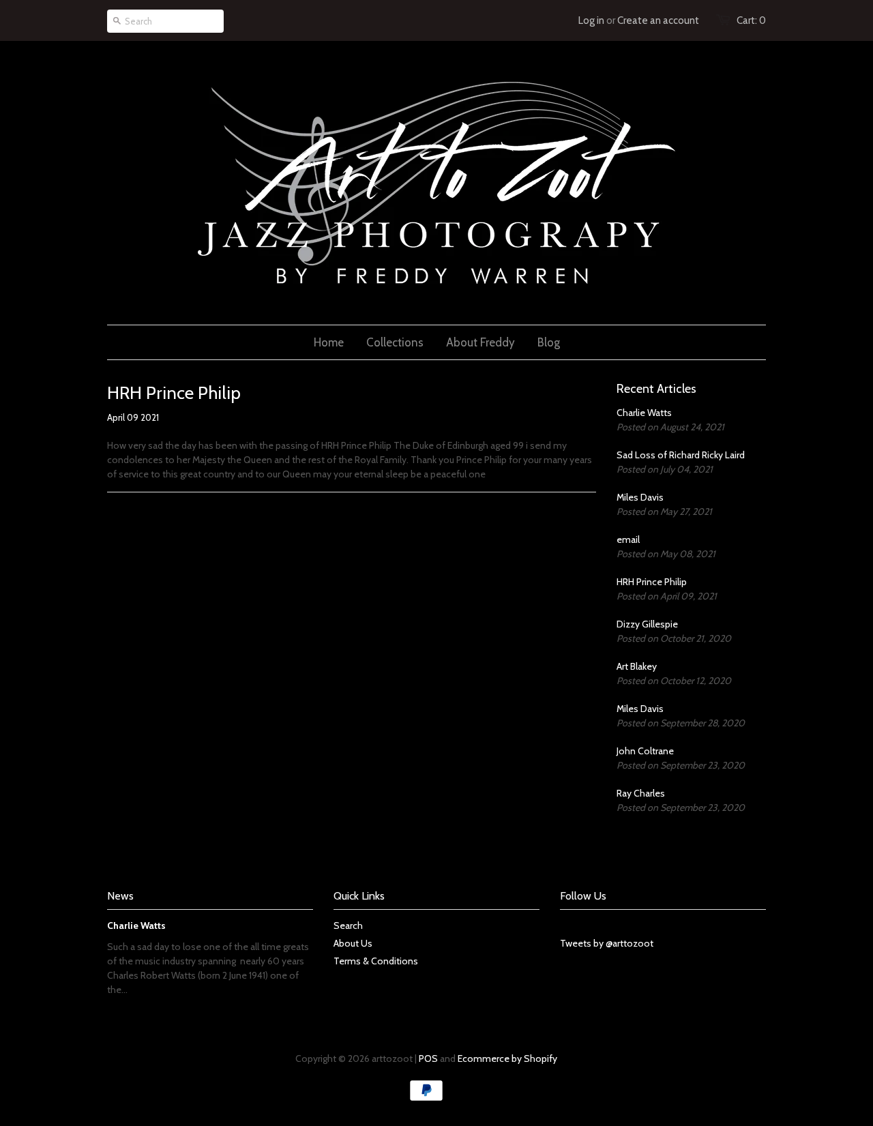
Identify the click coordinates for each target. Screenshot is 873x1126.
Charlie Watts (644, 412)
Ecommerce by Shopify (507, 1058)
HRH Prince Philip (652, 582)
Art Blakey (637, 666)
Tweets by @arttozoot (606, 943)
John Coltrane (645, 751)
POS (428, 1058)
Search (348, 925)
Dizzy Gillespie (647, 624)
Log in (591, 20)
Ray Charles (641, 793)
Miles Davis (640, 497)
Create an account (658, 20)
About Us (353, 943)
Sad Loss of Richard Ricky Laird (681, 455)
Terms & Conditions (376, 961)
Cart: (751, 20)
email (628, 539)
